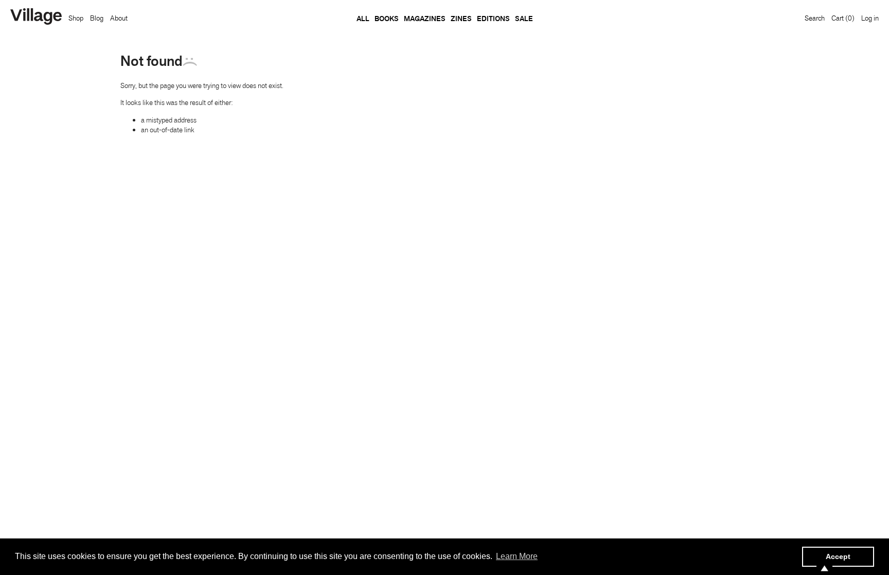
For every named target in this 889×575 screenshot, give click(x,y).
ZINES (461, 18)
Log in (870, 18)
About (119, 18)
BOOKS (387, 18)
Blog (96, 18)
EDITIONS (493, 18)
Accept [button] (838, 556)
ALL (363, 18)
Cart (843, 18)
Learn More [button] (517, 556)
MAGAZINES (425, 18)
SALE (524, 18)
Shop (75, 18)
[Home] (36, 17)
